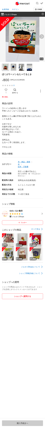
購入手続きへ (22, 423)
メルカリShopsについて (30, 266)
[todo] (41, 3)
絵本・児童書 (23, 166)
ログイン (15, 9)
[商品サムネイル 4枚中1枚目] (5, 67)
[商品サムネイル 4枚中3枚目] (21, 67)
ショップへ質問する (22, 296)
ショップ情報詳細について (29, 273)
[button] (37, 3)
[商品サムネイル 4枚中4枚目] (29, 67)
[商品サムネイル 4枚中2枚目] (13, 67)
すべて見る (35, 229)
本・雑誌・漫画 (24, 161)
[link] (37, 229)
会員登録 (5, 9)
